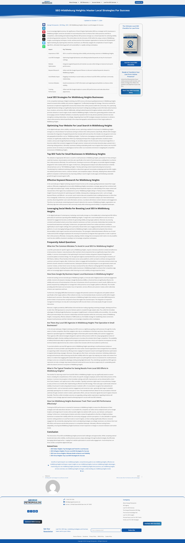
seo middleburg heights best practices (90, 466)
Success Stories (96, 2)
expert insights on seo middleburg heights (80, 464)
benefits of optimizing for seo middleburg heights (65, 462)
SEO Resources (84, 2)
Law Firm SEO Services (110, 2)
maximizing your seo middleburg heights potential (65, 466)
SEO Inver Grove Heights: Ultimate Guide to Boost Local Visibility (70, 453)
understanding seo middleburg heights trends (98, 469)
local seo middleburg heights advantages (103, 464)
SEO (67, 25)
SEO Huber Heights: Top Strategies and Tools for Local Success (69, 449)
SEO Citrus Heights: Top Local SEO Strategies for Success (68, 455)
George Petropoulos (53, 25)
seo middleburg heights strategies (74, 469)
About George (73, 2)
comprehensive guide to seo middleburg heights (93, 462)
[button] (43, 24)
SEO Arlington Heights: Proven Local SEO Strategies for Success (70, 451)
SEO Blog (62, 25)
